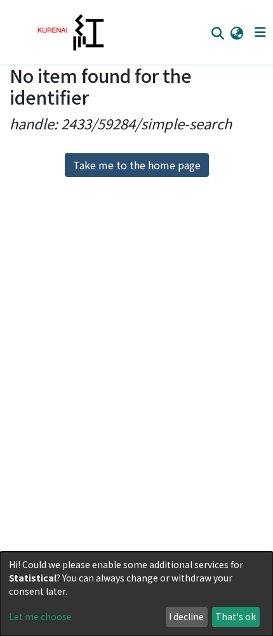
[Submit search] (217, 33)
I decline (186, 616)
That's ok (235, 616)
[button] (236, 32)
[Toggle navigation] (260, 32)
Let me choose (40, 616)
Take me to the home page (137, 164)
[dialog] (136, 594)
